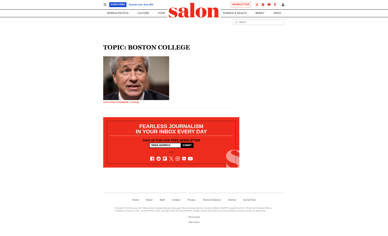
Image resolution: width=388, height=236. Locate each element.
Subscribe (117, 4)
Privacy (191, 200)
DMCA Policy (194, 222)
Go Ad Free (249, 200)
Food (161, 13)
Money (260, 13)
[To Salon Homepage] (194, 10)
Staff (162, 200)
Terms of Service (212, 200)
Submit (187, 145)
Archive (232, 200)
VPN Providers (194, 217)
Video (277, 13)
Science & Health (235, 13)
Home (135, 200)
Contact (176, 200)
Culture (143, 13)
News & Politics (118, 13)
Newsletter (240, 4)
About (149, 200)
